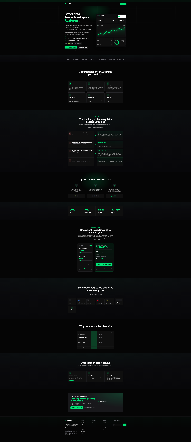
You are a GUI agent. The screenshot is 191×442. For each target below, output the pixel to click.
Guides (93, 425)
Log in (118, 3)
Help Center (94, 424)
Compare (82, 433)
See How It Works (83, 47)
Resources (96, 3)
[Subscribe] (124, 425)
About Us (104, 422)
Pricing (91, 3)
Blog (92, 422)
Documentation (94, 427)
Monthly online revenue (83, 248)
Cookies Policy (119, 439)
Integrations (87, 3)
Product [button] (82, 420)
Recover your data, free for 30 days (104, 264)
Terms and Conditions (112, 439)
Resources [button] (94, 420)
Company (107, 3)
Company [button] (104, 420)
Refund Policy (124, 439)
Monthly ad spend (82, 256)
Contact (104, 424)
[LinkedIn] (65, 428)
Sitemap (104, 429)
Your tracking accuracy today (84, 264)
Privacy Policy (105, 427)
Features (82, 422)
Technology (83, 431)
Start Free (122, 3)
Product (80, 3)
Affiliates (102, 3)
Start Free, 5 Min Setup (70, 47)
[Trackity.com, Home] (68, 4)
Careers (104, 425)
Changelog (83, 427)
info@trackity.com (67, 434)
